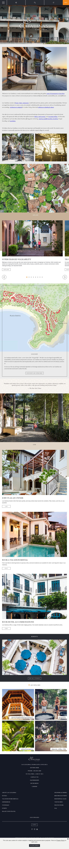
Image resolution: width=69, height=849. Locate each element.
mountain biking (52, 116)
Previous (4, 277)
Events (4, 808)
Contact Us (34, 777)
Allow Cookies (34, 845)
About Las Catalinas (9, 792)
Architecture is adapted (16, 107)
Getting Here (34, 767)
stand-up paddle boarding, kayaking (48, 119)
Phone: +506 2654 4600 (34, 771)
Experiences (6, 802)
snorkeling (12, 121)
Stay (6, 628)
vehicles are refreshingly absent (46, 107)
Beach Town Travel (9, 811)
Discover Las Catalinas (34, 373)
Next (65, 277)
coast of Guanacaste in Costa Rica (55, 93)
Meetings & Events (60, 795)
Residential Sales (60, 799)
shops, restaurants (24, 103)
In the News (34, 783)
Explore (6, 269)
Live (6, 506)
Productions (59, 805)
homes (17, 103)
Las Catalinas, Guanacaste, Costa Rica (34, 764)
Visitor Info (58, 802)
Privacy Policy (60, 840)
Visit (65, 2)
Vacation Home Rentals (10, 799)
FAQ (55, 808)
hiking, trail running (39, 116)
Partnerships (34, 780)
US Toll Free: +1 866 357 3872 (34, 774)
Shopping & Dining (60, 792)
